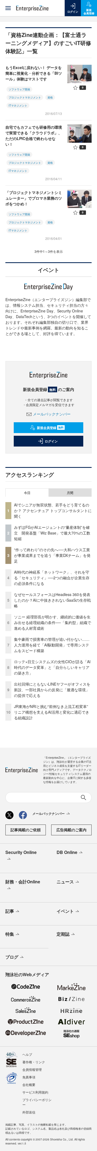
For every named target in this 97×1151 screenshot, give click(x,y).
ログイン (51, 441)
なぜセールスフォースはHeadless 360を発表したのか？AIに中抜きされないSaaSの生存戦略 (52, 600)
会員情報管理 (32, 1069)
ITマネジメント (18, 105)
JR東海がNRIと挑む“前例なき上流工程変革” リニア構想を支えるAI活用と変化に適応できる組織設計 (53, 712)
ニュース (65, 881)
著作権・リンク (33, 1062)
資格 (50, 97)
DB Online (67, 852)
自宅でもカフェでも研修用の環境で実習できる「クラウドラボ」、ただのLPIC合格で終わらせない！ (33, 135)
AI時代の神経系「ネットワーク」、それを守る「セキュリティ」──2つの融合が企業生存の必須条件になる (51, 577)
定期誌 (63, 934)
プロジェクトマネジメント (25, 97)
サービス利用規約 (35, 1092)
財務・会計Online (22, 881)
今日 (27, 492)
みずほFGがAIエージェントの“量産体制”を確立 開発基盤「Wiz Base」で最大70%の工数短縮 (52, 533)
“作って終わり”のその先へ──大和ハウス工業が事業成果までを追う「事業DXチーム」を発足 (52, 555)
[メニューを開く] (8, 8)
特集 (9, 934)
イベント (65, 911)
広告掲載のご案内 (71, 829)
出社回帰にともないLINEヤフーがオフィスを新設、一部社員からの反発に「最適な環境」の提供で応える (52, 689)
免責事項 (28, 1077)
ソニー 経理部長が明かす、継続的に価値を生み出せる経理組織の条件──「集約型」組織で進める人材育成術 (52, 622)
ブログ (11, 957)
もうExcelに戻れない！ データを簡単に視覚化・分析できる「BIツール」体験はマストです (33, 73)
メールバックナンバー (52, 414)
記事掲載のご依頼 (26, 829)
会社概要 (28, 1084)
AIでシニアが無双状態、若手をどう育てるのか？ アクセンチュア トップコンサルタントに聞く (53, 510)
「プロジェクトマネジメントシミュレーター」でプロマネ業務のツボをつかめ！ (33, 198)
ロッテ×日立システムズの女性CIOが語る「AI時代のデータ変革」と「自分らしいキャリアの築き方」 (52, 667)
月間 (70, 492)
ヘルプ (27, 1054)
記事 (9, 911)
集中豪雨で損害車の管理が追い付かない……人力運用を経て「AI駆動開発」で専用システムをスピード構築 (51, 644)
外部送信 (28, 1112)
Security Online (21, 852)
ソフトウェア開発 (19, 89)
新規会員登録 (50, 427)
